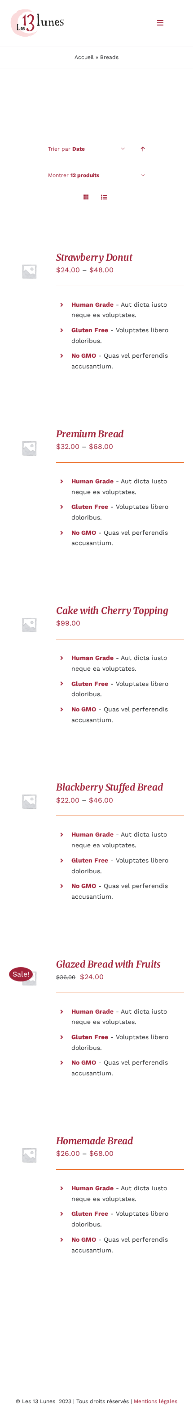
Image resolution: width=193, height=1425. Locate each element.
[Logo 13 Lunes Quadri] (37, 10)
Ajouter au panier (30, 617)
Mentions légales (155, 1401)
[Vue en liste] (104, 197)
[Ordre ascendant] (143, 149)
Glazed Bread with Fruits (108, 964)
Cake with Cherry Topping (112, 611)
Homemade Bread (94, 1141)
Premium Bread (89, 434)
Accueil (84, 57)
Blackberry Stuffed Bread (109, 787)
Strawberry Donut (94, 257)
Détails (29, 272)
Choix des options (29, 440)
